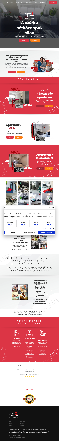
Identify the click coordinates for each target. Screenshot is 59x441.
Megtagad (13, 232)
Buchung (11, 425)
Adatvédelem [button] (43, 2)
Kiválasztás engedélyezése (29, 232)
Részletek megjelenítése (47, 228)
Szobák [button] (11, 2)
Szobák (12, 72)
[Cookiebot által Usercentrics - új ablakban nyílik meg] (49, 208)
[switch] (23, 224)
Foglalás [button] (53, 2)
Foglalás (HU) (24, 40)
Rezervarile (22, 423)
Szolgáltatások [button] (19, 2)
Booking (10, 421)
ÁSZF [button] (36, 2)
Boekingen (22, 425)
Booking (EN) (35, 40)
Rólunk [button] (6, 2)
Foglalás (20, 72)
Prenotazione (22, 421)
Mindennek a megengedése (46, 232)
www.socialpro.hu (21, 437)
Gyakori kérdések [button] (28, 2)
